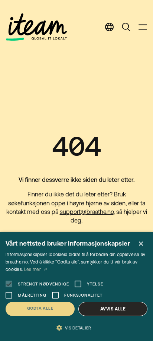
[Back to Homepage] (36, 27)
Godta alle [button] (40, 308)
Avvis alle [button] (113, 309)
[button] (76, 328)
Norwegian (111, 66)
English (104, 49)
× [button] (141, 244)
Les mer (33, 269)
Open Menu (143, 27)
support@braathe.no (87, 211)
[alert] (76, 286)
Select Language (109, 27)
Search (126, 27)
